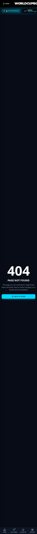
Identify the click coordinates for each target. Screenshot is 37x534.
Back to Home (19, 296)
